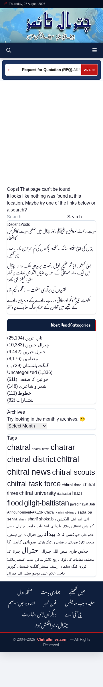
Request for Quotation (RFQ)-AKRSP (52, 70)
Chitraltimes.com (52, 639)
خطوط (24, 393)
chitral (68, 459)
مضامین (30, 358)
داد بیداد (54, 533)
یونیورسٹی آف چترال (23, 573)
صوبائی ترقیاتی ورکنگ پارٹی (57, 542)
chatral (19, 447)
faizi (77, 493)
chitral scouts (73, 472)
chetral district (31, 459)
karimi (60, 512)
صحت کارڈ (86, 542)
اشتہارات (25, 400)
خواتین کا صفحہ (33, 379)
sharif (22, 519)
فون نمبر (50, 602)
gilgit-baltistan (46, 503)
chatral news (40, 449)
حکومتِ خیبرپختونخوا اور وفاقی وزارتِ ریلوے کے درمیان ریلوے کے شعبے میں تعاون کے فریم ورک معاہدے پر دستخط (49, 303)
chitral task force (34, 484)
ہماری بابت (50, 591)
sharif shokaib (40, 519)
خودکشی (73, 535)
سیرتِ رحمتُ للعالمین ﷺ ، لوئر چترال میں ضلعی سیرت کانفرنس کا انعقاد (51, 234)
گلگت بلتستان (36, 365)
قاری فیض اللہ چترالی (58, 551)
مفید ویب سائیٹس (80, 602)
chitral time (72, 484)
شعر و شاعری (32, 386)
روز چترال (35, 535)
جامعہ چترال (25, 526)
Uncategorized (22, 372)
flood (15, 503)
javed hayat (79, 504)
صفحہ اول (24, 591)
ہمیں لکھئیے (77, 591)
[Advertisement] (51, 134)
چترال (29, 550)
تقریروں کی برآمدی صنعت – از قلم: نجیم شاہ (36, 289)
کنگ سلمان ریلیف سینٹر (59, 566)
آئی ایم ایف (79, 519)
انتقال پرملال (71, 526)
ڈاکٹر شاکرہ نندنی (38, 560)
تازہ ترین (33, 337)
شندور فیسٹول (16, 535)
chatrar (63, 447)
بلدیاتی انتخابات (49, 526)
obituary (70, 512)
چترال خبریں (37, 344)
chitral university (37, 493)
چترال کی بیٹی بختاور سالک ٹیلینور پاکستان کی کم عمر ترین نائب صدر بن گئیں (50, 252)
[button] (94, 50)
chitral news (29, 471)
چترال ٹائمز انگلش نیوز (51, 624)
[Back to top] (10, 681)
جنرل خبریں (34, 351)
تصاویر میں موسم (21, 602)
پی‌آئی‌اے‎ (73, 613)
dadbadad (64, 493)
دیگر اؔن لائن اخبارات (39, 613)
